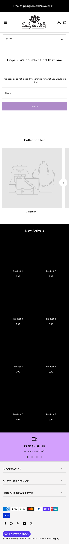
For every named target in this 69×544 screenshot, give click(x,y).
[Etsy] (31, 523)
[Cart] (64, 22)
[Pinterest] (18, 523)
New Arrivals (34, 230)
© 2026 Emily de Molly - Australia (20, 538)
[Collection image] (32, 178)
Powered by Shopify (49, 538)
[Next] (63, 183)
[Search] (62, 38)
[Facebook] (5, 523)
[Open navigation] (11, 22)
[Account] (59, 22)
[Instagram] (11, 523)
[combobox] (34, 38)
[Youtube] (24, 523)
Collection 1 (32, 212)
